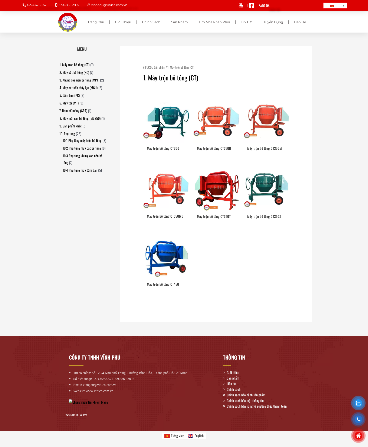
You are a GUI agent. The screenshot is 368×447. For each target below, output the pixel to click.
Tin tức (247, 22)
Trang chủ (96, 22)
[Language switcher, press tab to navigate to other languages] (335, 6)
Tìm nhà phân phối (214, 22)
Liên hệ (300, 22)
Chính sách (151, 22)
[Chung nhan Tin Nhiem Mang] (88, 401)
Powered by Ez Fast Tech (76, 415)
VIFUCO (147, 67)
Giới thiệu (123, 22)
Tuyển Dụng (273, 22)
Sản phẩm (179, 22)
